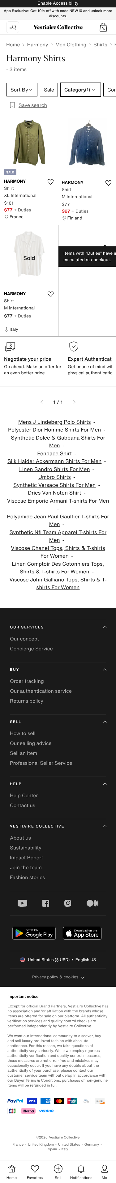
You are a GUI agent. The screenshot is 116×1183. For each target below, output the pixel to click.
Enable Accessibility (57, 3)
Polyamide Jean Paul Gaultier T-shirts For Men (58, 521)
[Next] (74, 402)
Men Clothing (71, 44)
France (18, 1144)
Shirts (100, 44)
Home (13, 44)
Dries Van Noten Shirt (54, 493)
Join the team (26, 867)
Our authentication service (41, 691)
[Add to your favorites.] (50, 181)
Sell (15, 722)
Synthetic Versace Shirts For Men (54, 485)
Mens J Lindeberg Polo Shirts (54, 422)
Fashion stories (27, 877)
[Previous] (42, 402)
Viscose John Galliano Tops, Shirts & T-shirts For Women (57, 584)
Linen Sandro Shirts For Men (54, 469)
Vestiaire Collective (37, 826)
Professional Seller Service (41, 763)
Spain (52, 1149)
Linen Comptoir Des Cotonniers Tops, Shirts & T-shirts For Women (58, 568)
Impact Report (26, 857)
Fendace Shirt (54, 453)
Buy (14, 669)
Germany (91, 1144)
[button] (103, 27)
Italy (64, 1149)
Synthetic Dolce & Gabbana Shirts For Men (58, 442)
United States (69, 1144)
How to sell (23, 733)
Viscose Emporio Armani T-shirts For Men (58, 501)
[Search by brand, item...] (12, 27)
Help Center (24, 795)
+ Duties (22, 209)
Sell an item (23, 753)
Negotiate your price (27, 359)
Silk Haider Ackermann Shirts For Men (54, 461)
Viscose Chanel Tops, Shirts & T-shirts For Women (58, 552)
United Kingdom (41, 1144)
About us (20, 837)
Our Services (27, 627)
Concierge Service (31, 648)
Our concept (24, 638)
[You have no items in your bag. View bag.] (103, 27)
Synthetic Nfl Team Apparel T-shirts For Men (58, 536)
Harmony (37, 44)
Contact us (22, 805)
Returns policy (26, 700)
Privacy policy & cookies (55, 977)
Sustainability (25, 847)
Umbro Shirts (54, 477)
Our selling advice (31, 743)
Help (16, 784)
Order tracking (27, 681)
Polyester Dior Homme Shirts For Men (54, 430)
